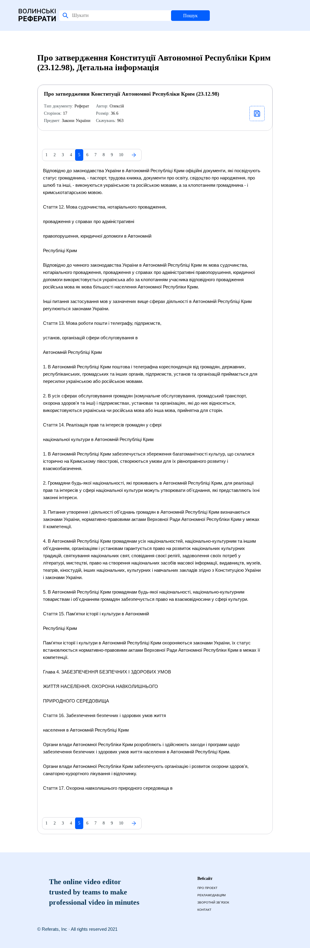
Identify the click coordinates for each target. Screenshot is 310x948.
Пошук (190, 15)
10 (121, 155)
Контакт (204, 909)
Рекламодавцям (211, 895)
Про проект (207, 888)
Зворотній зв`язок (213, 902)
